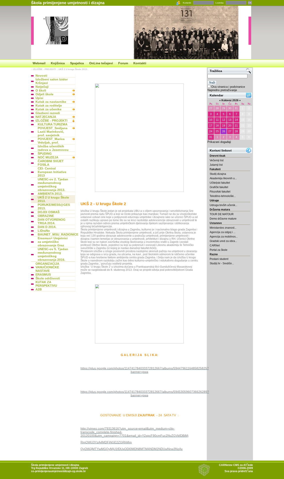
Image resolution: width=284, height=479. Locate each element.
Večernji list (216, 160)
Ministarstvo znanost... (223, 227)
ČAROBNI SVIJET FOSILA (51, 162)
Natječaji (42, 86)
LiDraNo (44, 230)
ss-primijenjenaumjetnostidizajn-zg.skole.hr (58, 471)
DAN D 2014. (47, 227)
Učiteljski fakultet (220, 182)
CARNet (215, 245)
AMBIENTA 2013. (50, 193)
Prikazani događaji (219, 142)
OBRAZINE (46, 216)
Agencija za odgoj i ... (222, 232)
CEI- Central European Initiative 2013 (52, 172)
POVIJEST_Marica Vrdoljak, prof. (51, 140)
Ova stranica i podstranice (228, 86)
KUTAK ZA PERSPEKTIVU (46, 283)
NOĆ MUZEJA (48, 157)
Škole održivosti (48, 278)
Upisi (39, 98)
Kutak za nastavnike (51, 101)
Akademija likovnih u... (223, 178)
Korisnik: (187, 3)
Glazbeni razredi (48, 113)
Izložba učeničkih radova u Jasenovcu (53, 148)
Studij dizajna (218, 173)
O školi (41, 90)
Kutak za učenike (48, 109)
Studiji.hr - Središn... (222, 263)
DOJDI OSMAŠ (48, 212)
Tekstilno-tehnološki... (223, 196)
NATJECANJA (46, 117)
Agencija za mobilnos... (224, 236)
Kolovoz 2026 (230, 100)
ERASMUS (43, 274)
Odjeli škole (44, 94)
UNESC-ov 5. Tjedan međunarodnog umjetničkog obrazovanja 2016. (53, 254)
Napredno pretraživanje (222, 90)
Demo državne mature (223, 218)
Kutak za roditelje (49, 105)
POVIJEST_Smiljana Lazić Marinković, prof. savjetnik (52, 131)
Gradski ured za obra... (223, 241)
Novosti (41, 75)
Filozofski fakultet (220, 191)
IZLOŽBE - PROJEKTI (44, 69)
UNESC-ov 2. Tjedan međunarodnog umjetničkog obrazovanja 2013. (53, 184)
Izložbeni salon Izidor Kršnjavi (52, 81)
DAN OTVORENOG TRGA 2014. (51, 221)
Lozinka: (219, 3)
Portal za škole (218, 249)
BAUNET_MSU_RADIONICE (54, 234)
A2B (39, 289)
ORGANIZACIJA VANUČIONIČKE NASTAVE (47, 267)
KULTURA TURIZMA (52, 124)
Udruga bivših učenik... (223, 205)
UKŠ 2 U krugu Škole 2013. (73, 69)
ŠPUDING (45, 153)
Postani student (219, 259)
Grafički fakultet (219, 187)
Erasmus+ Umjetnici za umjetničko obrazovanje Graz (53, 241)
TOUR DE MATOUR (222, 214)
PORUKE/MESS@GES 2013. (54, 206)
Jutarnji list (216, 164)
